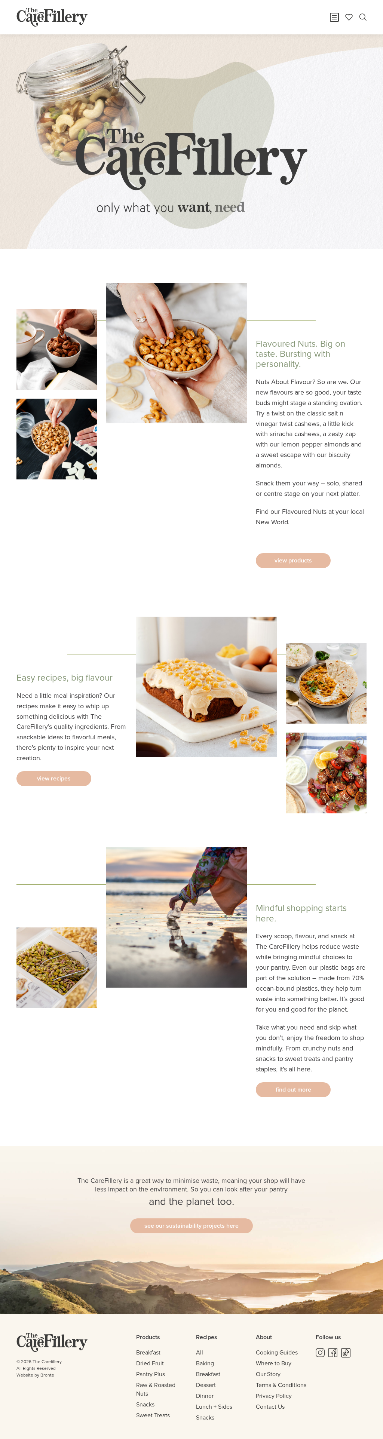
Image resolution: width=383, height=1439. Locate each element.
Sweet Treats (153, 1415)
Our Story (268, 1374)
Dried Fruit (150, 1363)
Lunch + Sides (214, 1406)
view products (293, 560)
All (199, 1352)
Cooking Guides (277, 1352)
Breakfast (148, 1352)
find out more (293, 1089)
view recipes (54, 778)
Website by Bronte (35, 1375)
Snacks (145, 1404)
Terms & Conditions (281, 1385)
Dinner (205, 1396)
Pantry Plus (150, 1374)
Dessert (206, 1385)
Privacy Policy (274, 1396)
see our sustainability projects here (191, 1225)
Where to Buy (273, 1363)
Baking (205, 1363)
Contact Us (270, 1406)
